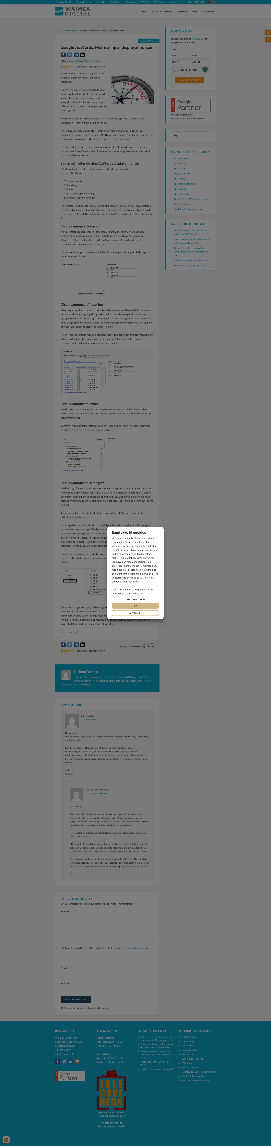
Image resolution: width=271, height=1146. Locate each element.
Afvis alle (135, 613)
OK (135, 605)
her (141, 593)
